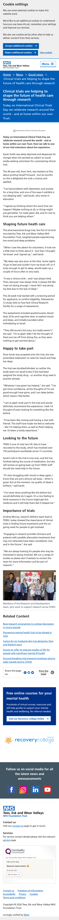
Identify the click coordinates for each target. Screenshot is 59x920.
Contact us (8, 890)
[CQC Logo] (15, 854)
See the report (12, 874)
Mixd (26, 914)
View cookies (46, 52)
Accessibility (9, 894)
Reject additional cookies (18, 52)
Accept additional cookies (19, 45)
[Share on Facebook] (25, 672)
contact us (17, 825)
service (6, 840)
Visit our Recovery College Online (26, 718)
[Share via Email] (32, 672)
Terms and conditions (14, 897)
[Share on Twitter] (28, 672)
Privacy (22, 894)
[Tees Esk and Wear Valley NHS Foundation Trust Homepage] (16, 64)
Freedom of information (30, 890)
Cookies (34, 894)
